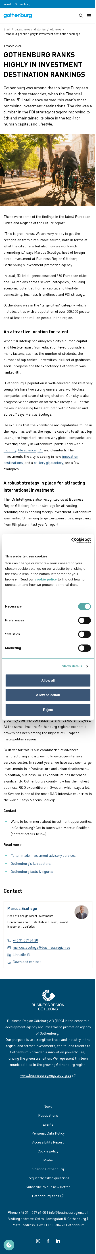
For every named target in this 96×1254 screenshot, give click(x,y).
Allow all (48, 680)
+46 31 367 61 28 (25, 940)
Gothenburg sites (45, 1195)
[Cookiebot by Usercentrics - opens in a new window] (71, 540)
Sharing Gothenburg (48, 1169)
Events (48, 1124)
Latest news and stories (30, 29)
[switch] (84, 620)
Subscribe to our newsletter (48, 1186)
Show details (72, 666)
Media (48, 1160)
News (48, 1106)
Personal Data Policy (48, 1133)
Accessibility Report (48, 1142)
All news (55, 29)
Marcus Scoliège (22, 908)
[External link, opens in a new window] (38, 1241)
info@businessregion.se (67, 1212)
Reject (48, 710)
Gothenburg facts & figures (32, 871)
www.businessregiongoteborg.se (48, 1075)
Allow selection (48, 695)
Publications (48, 1115)
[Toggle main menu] (88, 15)
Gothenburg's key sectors (31, 863)
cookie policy (46, 579)
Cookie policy (48, 1151)
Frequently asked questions (48, 1177)
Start (7, 29)
